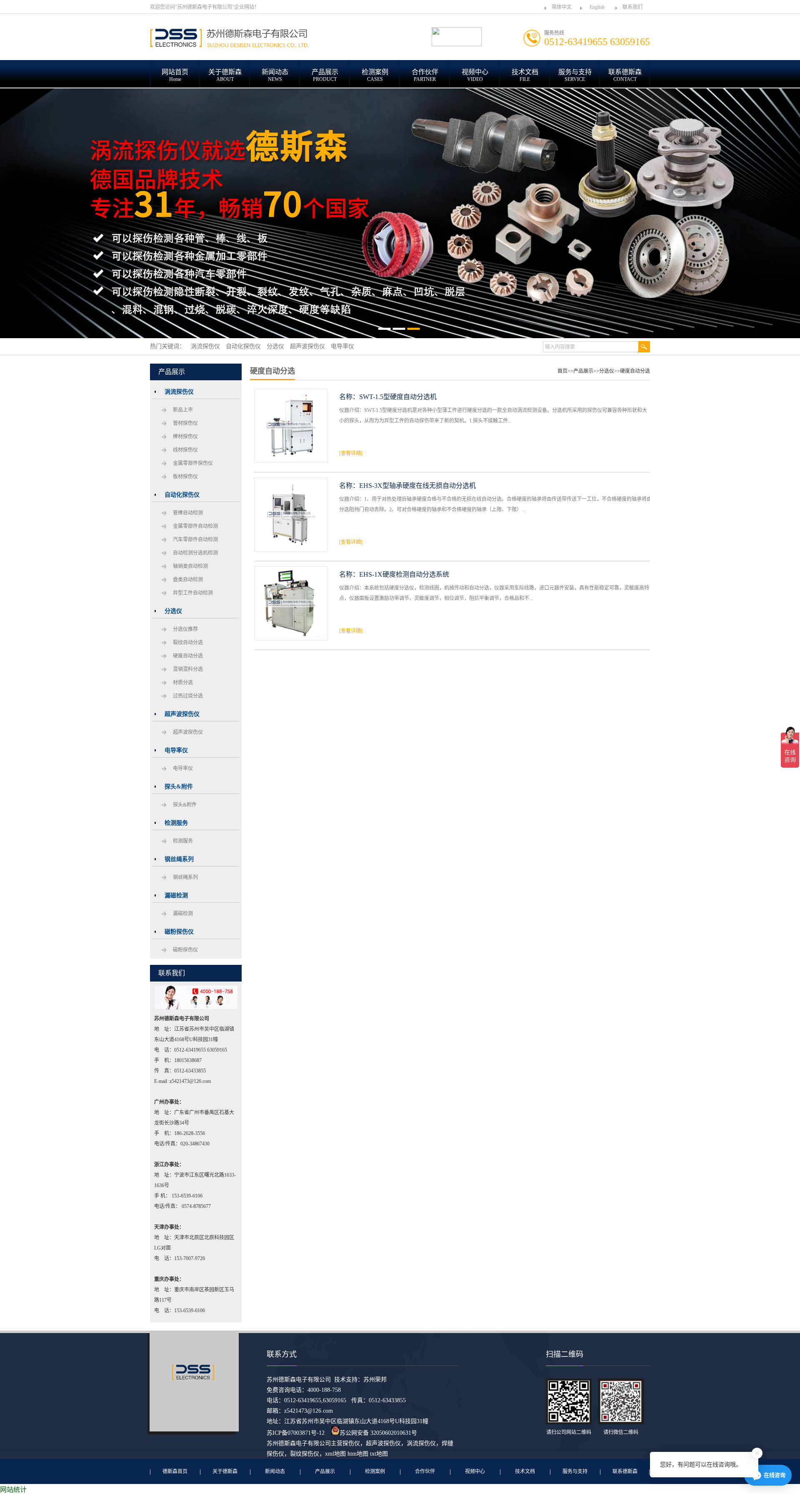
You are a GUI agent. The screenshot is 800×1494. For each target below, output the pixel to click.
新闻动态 (275, 1471)
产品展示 (583, 371)
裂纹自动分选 (188, 642)
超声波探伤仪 (188, 732)
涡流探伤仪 (421, 1443)
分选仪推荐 (185, 629)
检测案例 (375, 1471)
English (597, 7)
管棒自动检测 (188, 513)
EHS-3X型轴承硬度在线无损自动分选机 (417, 485)
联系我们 (632, 7)
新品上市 (183, 410)
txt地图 (379, 1454)
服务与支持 (575, 1471)
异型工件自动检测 (193, 593)
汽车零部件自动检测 (195, 539)
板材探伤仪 (185, 477)
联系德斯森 (625, 1471)
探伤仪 (351, 1443)
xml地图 (335, 1454)
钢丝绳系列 (185, 877)
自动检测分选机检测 (195, 553)
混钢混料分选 (188, 669)
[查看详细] (350, 453)
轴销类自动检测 (190, 566)
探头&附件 (185, 805)
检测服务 (183, 841)
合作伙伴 (425, 1471)
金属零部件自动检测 (195, 526)
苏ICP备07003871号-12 (296, 1433)
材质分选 (183, 682)
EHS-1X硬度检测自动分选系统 (404, 574)
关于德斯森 (225, 1471)
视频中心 (475, 1471)
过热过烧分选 (188, 696)
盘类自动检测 (188, 580)
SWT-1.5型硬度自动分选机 (398, 396)
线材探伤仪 (185, 450)
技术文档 (525, 1471)
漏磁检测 (183, 913)
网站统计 (13, 1489)
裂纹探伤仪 (304, 1454)
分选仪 (606, 371)
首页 (563, 371)
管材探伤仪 (185, 423)
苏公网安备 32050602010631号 (378, 1433)
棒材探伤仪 (185, 436)
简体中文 (562, 7)
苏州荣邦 (375, 1379)
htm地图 (358, 1454)
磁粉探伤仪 (185, 950)
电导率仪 (183, 768)
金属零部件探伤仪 (193, 463)
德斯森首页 (175, 1471)
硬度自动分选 (188, 656)
